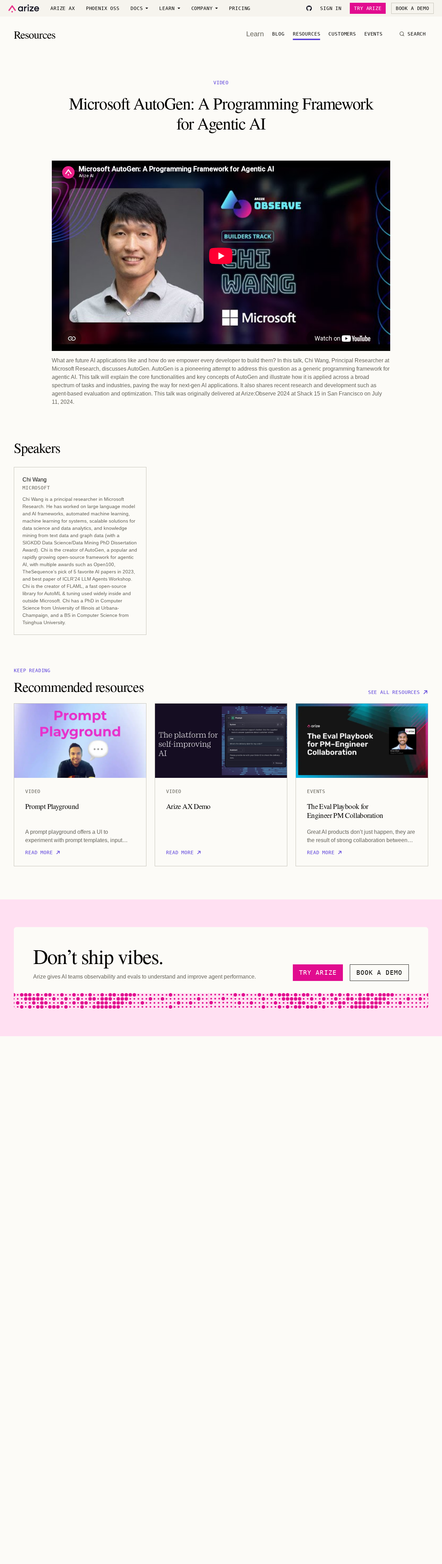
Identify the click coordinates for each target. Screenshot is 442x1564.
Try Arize (368, 8)
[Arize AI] (23, 8)
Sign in (331, 8)
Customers (342, 34)
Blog (278, 34)
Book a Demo (412, 8)
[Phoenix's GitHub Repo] (309, 8)
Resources (306, 34)
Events (373, 34)
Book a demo (379, 972)
